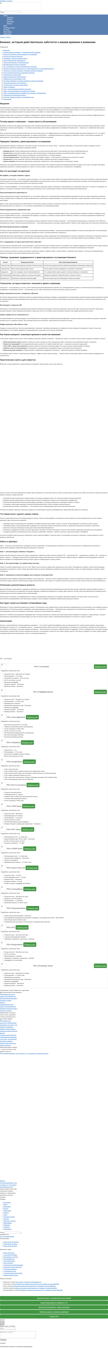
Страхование (7, 1229)
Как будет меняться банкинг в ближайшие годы (18, 97)
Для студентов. (8, 1263)
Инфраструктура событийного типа (14, 79)
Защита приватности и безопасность (14, 77)
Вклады (5, 1209)
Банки (5, 15)
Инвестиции (7, 34)
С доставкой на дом (9, 1271)
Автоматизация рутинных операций (14, 64)
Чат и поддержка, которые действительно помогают (20, 66)
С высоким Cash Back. (10, 1255)
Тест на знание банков (7, 1236)
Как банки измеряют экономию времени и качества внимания (23, 81)
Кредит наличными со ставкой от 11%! (54, 1303)
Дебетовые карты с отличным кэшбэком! (54, 1312)
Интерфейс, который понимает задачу (15, 58)
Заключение (7, 99)
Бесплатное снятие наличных (12, 1267)
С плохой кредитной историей (12, 1273)
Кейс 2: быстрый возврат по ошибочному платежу (19, 91)
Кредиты (9, 19)
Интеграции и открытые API (12, 75)
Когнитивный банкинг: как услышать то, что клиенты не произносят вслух (8, 1185)
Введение (6, 50)
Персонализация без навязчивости (14, 60)
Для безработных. (9, 1259)
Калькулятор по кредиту (11, 1242)
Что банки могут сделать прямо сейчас (15, 85)
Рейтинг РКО (54, 1316)
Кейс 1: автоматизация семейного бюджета (17, 89)
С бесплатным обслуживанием (13, 1265)
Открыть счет (100, 667)
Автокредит (7, 1202)
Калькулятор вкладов (10, 1244)
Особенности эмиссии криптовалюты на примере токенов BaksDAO (37, 1284)
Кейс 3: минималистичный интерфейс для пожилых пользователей (24, 93)
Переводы (10, 17)
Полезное (6, 30)
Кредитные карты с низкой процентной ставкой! (54, 1298)
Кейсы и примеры (9, 87)
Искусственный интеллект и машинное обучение (19, 73)
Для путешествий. (9, 1261)
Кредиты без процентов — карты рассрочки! (54, 1307)
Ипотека (9, 23)
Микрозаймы (7, 32)
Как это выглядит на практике (13, 56)
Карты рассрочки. (8, 1253)
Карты (5, 25)
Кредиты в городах (9, 1221)
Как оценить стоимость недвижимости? (28, 1282)
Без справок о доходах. (10, 1257)
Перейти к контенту (6, 1)
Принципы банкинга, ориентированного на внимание (20, 54)
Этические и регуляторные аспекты (14, 95)
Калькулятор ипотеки (10, 1246)
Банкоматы (10, 21)
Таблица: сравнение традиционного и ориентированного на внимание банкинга (28, 69)
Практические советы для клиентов (14, 83)
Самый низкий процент (10, 1275)
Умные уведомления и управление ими (16, 62)
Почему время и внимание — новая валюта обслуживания (21, 52)
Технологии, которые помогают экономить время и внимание (23, 71)
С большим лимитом (10, 1269)
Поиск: (2, 12)
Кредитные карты (9, 28)
